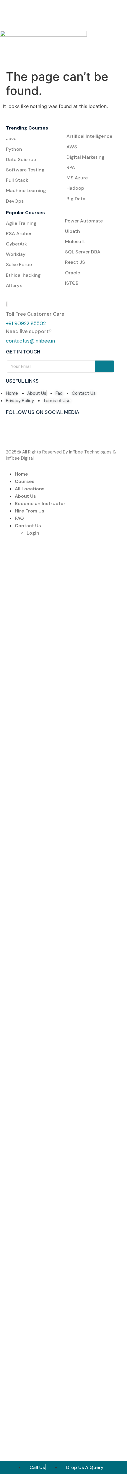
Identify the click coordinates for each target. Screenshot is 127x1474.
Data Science (21, 159)
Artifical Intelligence (89, 136)
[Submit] (104, 366)
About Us (25, 496)
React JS (75, 262)
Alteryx (14, 285)
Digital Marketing (85, 157)
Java (11, 138)
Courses (25, 481)
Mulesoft (75, 241)
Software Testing (25, 170)
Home (21, 474)
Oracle (72, 273)
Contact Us (28, 526)
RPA (70, 167)
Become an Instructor (40, 503)
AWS (71, 147)
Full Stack (17, 180)
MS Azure (77, 178)
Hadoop (75, 188)
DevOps (15, 201)
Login (33, 533)
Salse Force (19, 264)
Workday (15, 254)
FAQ (19, 518)
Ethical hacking (23, 275)
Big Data (75, 199)
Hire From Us (29, 511)
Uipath (72, 231)
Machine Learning (26, 190)
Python (14, 149)
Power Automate (84, 221)
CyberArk (16, 244)
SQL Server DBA (82, 252)
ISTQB (72, 283)
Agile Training (21, 223)
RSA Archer (19, 233)
